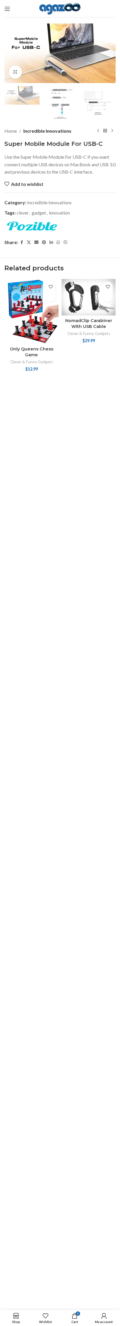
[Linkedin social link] (51, 242)
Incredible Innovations (47, 131)
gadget (39, 212)
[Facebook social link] (21, 242)
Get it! (50, 297)
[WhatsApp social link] (58, 242)
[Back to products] (105, 130)
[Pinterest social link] (44, 242)
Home (10, 131)
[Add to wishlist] (50, 287)
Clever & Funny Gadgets (31, 361)
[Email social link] (36, 242)
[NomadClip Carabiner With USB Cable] (88, 297)
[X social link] (29, 242)
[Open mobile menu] (7, 9)
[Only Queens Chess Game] (31, 311)
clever (23, 212)
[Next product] (112, 130)
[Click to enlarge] (15, 72)
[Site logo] (60, 8)
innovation (59, 212)
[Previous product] (98, 130)
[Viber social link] (65, 242)
